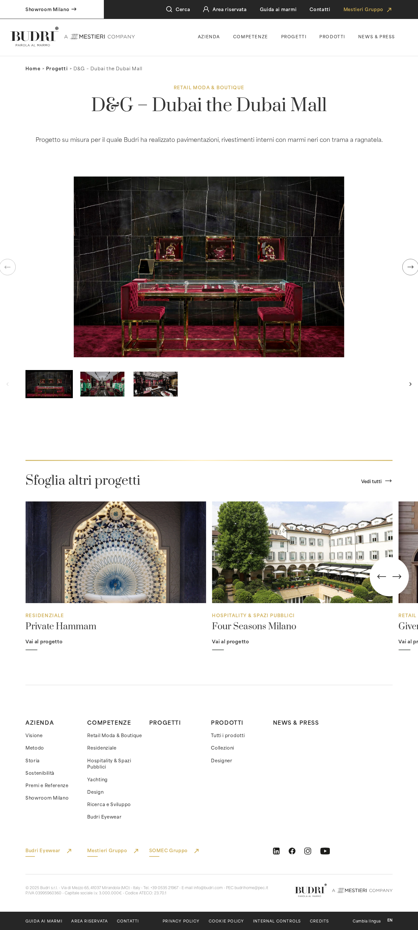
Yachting (97, 779)
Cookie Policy (226, 921)
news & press (376, 36)
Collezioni (222, 747)
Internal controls (277, 921)
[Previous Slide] (381, 576)
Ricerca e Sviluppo (109, 804)
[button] (209, 267)
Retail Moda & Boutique (114, 735)
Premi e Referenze (47, 785)
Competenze (250, 36)
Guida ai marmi (278, 9)
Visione (34, 735)
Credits (319, 921)
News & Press (296, 722)
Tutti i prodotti (228, 735)
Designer (222, 760)
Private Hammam (60, 626)
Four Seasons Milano (254, 626)
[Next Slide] (397, 576)
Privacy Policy (181, 921)
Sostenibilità (40, 772)
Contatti (320, 9)
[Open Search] (169, 9)
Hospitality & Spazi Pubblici (109, 763)
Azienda (209, 36)
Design (95, 791)
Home (32, 68)
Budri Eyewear (104, 816)
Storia (32, 760)
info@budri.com (208, 887)
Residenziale (101, 747)
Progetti (294, 36)
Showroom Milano (47, 797)
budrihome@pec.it (251, 887)
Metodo (34, 747)
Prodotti (332, 36)
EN (390, 920)
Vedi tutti (371, 481)
